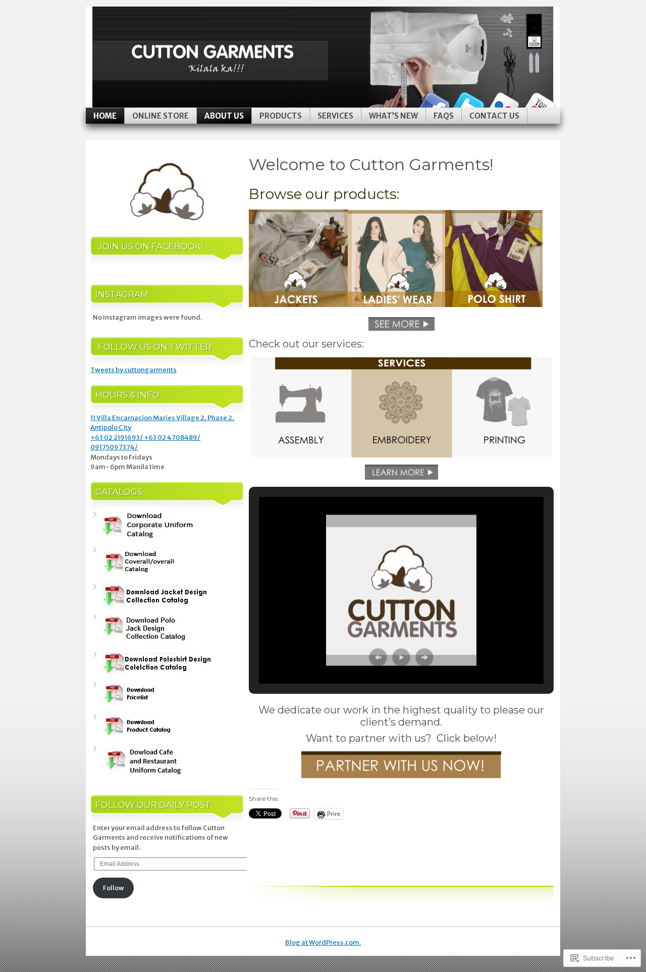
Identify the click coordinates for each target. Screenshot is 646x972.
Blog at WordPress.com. (323, 942)
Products (280, 116)
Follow (113, 888)
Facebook (433, 103)
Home (105, 116)
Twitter (468, 103)
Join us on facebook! (150, 246)
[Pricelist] (141, 706)
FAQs (444, 116)
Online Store (160, 116)
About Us (224, 116)
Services (335, 116)
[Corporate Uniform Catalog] (149, 540)
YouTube (539, 103)
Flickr (504, 103)
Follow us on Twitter (154, 347)
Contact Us (494, 116)
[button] (378, 657)
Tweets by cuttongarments (133, 370)
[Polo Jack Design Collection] (145, 644)
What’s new (393, 116)
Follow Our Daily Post (153, 805)
